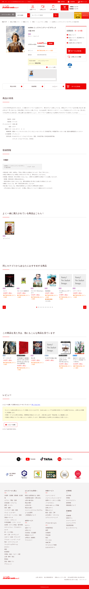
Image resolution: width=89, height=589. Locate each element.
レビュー (54, 86)
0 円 (77, 6)
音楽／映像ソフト (15, 22)
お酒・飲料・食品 (9, 556)
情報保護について (71, 505)
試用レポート (49, 507)
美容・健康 (7, 507)
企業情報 (62, 1)
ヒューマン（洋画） (43, 22)
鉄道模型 (6, 551)
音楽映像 (71, 8)
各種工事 (48, 542)
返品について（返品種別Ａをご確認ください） (76, 39)
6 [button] (45, 307)
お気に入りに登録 (76, 56)
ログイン (27, 525)
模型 (5, 549)
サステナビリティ (71, 500)
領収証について (29, 535)
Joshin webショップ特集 (52, 505)
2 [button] (38, 307)
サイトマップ (83, 579)
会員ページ (33, 9)
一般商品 (71, 6)
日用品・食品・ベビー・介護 (12, 554)
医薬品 (6, 559)
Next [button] (84, 307)
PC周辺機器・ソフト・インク (12, 522)
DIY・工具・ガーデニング (11, 534)
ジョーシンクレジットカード (53, 498)
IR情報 (68, 498)
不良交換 (48, 535)
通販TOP (4, 22)
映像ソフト (26, 22)
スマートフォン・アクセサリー (12, 527)
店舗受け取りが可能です (75, 43)
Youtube (32, 459)
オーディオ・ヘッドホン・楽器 (12, 515)
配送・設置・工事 (50, 512)
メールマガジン (67, 459)
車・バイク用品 (8, 532)
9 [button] (50, 307)
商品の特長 (13, 86)
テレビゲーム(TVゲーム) (11, 544)
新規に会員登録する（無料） (33, 495)
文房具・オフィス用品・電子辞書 (13, 524)
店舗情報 (72, 1)
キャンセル (49, 540)
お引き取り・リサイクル (52, 515)
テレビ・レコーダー (9, 512)
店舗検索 (68, 515)
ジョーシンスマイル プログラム (33, 510)
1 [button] (36, 307)
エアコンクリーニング (52, 517)
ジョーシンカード (50, 495)
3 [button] (40, 307)
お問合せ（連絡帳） (30, 537)
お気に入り (43, 9)
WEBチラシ (69, 518)
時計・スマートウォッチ (11, 542)
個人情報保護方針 (48, 577)
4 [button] (41, 307)
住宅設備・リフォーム (10, 502)
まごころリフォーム (71, 527)
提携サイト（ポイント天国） (53, 500)
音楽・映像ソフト (9, 561)
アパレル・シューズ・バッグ (12, 539)
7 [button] (47, 307)
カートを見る (64, 9)
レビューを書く (52, 67)
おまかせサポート (50, 547)
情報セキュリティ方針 (60, 577)
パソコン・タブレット (10, 520)
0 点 (75, 6)
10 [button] (52, 307)
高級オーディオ (8, 517)
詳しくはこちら (36, 404)
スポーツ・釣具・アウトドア (12, 537)
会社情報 (68, 495)
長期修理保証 (49, 527)
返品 (47, 537)
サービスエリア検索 (51, 545)
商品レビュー (49, 510)
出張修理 (48, 532)
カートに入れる (76, 51)
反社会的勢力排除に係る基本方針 (76, 577)
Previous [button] (4, 307)
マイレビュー (28, 540)
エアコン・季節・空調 (10, 500)
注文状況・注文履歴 (30, 532)
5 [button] (43, 307)
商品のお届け (28, 507)
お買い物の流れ (29, 500)
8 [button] (48, 307)
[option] (10, 232)
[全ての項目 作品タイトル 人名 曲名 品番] (23, 15)
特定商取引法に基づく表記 (71, 579)
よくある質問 (28, 512)
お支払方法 (28, 505)
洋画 (33, 22)
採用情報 (68, 502)
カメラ (6, 529)
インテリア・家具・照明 (11, 510)
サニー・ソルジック (33, 36)
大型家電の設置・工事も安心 (33, 498)
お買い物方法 (53, 9)
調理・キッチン (8, 505)
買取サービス (83, 1)
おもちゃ (6, 547)
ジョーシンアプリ (71, 523)
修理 (47, 530)
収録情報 (34, 86)
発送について (72, 35)
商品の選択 (28, 502)
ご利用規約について (30, 515)
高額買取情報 (69, 525)
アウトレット (8, 564)
